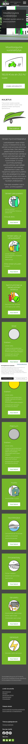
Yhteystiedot (6, 699)
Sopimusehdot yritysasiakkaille (12, 711)
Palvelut (4, 693)
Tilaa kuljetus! (14, 128)
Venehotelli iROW (8, 695)
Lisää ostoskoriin (14, 86)
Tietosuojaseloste (7, 725)
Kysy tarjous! (14, 222)
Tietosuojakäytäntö (22, 364)
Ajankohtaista (6, 697)
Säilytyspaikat (6, 691)
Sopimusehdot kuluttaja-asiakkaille (13, 709)
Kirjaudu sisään (15, 5)
